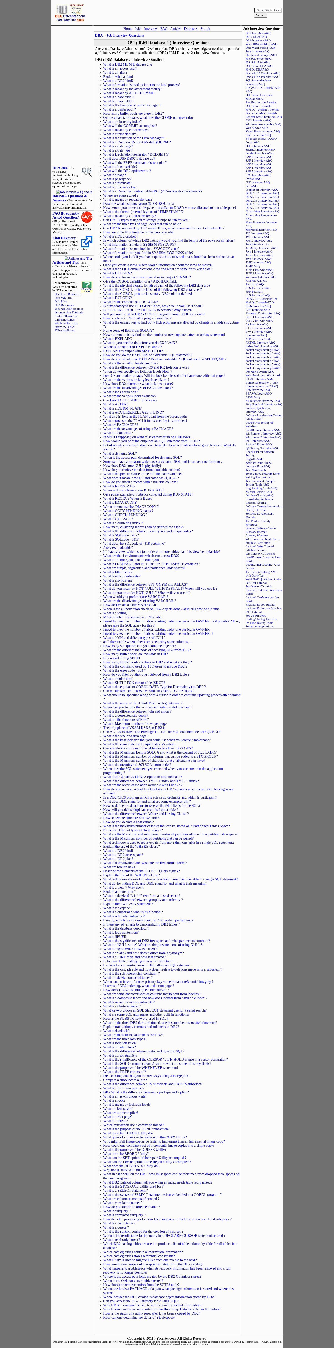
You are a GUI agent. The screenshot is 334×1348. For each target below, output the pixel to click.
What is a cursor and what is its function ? (133, 912)
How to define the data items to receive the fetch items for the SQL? (151, 805)
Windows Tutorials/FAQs (261, 277)
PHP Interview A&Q (258, 182)
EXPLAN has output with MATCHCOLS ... (135, 351)
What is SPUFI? (115, 936)
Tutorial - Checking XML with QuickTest (261, 573)
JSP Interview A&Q (257, 233)
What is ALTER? (115, 404)
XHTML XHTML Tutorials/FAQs (256, 282)
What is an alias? (115, 72)
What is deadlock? (116, 1031)
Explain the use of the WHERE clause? (131, 846)
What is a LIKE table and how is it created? (134, 957)
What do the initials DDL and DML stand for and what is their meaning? (155, 883)
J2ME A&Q (253, 266)
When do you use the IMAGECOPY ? (131, 506)
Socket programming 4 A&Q (263, 360)
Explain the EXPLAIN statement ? (128, 904)
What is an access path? (120, 68)
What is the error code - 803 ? (124, 670)
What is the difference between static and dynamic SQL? (143, 1051)
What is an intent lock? (119, 1047)
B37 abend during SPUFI (121, 658)
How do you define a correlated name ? (131, 1207)
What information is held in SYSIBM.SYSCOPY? (139, 244)
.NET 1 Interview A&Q (259, 317)
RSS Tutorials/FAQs (258, 288)
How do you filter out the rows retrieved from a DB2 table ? (146, 674)
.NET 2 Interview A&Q (259, 320)
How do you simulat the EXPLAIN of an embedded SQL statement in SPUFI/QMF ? (164, 359)
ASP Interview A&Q (258, 339)
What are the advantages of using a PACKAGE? (138, 429)
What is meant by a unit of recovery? (129, 216)
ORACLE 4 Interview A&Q (262, 204)
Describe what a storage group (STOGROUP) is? (138, 203)
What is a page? (114, 175)
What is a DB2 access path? (123, 855)
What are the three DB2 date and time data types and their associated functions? (160, 1022)
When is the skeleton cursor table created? (133, 1280)
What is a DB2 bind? (118, 81)
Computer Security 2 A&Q (262, 386)
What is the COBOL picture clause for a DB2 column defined (147, 294)
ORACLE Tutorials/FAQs (261, 299)
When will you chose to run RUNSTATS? (133, 490)
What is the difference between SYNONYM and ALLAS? (145, 584)
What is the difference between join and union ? (137, 711)
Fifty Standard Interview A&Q (264, 404)
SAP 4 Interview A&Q (259, 167)
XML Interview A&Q (258, 120)
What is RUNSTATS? (119, 486)
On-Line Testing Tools (259, 623)
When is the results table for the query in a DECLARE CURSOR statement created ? (164, 1235)
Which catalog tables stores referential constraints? (139, 1256)
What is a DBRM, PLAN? (122, 408)
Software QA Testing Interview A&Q (258, 409)
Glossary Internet (256, 532)
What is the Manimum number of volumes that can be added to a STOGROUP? (160, 756)
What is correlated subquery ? (124, 1215)
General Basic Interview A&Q (264, 117)
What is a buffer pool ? (119, 109)
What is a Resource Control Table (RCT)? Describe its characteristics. (153, 191)
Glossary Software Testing (261, 528)
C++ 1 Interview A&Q (259, 328)
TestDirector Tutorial (258, 586)
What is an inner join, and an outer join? (131, 560)
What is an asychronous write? (125, 1096)
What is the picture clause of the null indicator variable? (142, 474)
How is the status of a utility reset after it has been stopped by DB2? (151, 1313)
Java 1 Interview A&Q (259, 251)
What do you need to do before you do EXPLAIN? (140, 343)
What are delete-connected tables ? (128, 977)
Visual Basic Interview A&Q (263, 131)
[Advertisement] (170, 13)
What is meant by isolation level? (126, 1104)
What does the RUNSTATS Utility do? (131, 1166)
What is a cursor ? (116, 1227)
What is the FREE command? (124, 1072)
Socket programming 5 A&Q (263, 364)
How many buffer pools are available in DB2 (135, 654)
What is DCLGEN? (117, 273)
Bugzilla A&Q (254, 459)
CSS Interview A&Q (258, 390)
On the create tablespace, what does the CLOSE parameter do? (148, 117)
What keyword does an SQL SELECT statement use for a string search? (155, 1010)
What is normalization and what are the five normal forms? (145, 863)
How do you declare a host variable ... (130, 822)
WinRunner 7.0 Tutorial (260, 553)
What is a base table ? (118, 97)
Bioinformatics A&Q (258, 306)
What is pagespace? (117, 179)
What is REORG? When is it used (127, 498)
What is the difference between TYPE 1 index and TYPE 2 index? (151, 781)
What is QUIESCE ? (118, 519)
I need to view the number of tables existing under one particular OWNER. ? (158, 633)
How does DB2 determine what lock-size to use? (138, 384)
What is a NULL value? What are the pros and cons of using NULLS (153, 945)
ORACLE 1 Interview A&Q (262, 193)
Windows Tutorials (66, 323)
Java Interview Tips (257, 244)
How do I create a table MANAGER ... (131, 605)
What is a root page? (117, 1117)
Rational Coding (256, 502)
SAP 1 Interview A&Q (259, 157)
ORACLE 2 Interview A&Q (262, 197)
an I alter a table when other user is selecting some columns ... (147, 642)
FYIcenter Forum (65, 330)
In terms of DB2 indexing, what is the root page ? (138, 986)
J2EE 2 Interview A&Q (259, 273)
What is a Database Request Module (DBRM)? (137, 142)
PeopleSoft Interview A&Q (262, 189)
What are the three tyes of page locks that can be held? (142, 224)
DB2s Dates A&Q (256, 36)
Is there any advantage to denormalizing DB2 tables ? (141, 924)
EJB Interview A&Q (258, 309)
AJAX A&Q (253, 397)
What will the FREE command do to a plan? (135, 162)
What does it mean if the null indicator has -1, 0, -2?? (141, 478)
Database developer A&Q (261, 55)
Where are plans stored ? (120, 195)
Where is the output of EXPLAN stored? (132, 347)
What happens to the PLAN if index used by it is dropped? (145, 420)
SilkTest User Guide (258, 542)
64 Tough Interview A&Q (261, 138)
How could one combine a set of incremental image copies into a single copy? (158, 1145)
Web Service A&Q (257, 127)
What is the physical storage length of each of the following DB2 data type (156, 285)
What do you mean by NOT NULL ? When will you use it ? (146, 592)
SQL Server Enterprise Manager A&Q (259, 96)
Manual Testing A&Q (259, 491)
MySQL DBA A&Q (257, 69)
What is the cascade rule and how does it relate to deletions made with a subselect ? (162, 969)
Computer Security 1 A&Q (262, 382)
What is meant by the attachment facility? (132, 89)
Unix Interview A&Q (258, 135)
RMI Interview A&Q (258, 175)
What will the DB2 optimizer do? (127, 171)
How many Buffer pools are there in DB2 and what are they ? (147, 662)
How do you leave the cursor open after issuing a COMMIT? (147, 277)
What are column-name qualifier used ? (131, 1199)
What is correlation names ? (123, 1203)
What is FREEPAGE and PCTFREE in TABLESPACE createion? (151, 564)
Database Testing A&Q (259, 495)
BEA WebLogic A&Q (259, 393)
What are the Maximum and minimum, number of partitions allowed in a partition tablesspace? (170, 834)
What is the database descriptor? (126, 928)
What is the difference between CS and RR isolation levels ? (146, 367)
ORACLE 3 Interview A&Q (262, 200)
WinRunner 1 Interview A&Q (263, 433)
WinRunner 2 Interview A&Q (263, 437)
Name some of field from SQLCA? (128, 330)
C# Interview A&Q (257, 324)
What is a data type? (117, 150)
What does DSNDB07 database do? (129, 158)
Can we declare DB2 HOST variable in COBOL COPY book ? (149, 691)
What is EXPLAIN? (117, 339)
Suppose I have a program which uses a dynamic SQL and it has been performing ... (163, 461)
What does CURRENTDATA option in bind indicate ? (142, 777)
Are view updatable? (118, 547)
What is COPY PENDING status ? (128, 511)
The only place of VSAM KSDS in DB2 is (134, 728)
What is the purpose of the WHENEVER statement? (140, 1068)
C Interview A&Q (256, 335)
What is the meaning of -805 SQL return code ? (137, 764)
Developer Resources (67, 294)
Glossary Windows (257, 535)
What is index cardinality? (121, 576)
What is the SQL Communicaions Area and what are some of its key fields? (157, 1063)
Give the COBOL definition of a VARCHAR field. (140, 281)
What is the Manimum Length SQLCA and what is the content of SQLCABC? (160, 752)
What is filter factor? (117, 572)
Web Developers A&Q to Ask (263, 375)
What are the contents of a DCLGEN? (130, 302)
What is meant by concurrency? (125, 130)
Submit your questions (259, 626)
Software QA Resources (69, 308)
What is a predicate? (117, 183)
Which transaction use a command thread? (133, 1125)
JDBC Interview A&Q (259, 240)
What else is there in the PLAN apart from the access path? (145, 416)
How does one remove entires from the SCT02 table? (141, 1285)
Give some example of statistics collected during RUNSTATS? (148, 494)
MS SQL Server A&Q (258, 58)
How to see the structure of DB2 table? (131, 818)
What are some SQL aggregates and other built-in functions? (146, 1014)
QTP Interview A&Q (258, 441)
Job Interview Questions (125, 35)
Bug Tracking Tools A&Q (261, 488)
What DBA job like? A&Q (261, 44)
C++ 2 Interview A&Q (259, 331)
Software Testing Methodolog (264, 506)
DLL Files (61, 301)
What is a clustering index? (122, 122)
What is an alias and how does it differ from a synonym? (143, 953)
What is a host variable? (120, 167)
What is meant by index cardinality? (129, 1002)
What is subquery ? (117, 1211)
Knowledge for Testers (259, 499)
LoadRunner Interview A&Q (263, 430)
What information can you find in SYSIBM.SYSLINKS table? (148, 253)
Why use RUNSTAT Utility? (124, 1170)
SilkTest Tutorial (256, 550)
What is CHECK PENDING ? (125, 515)
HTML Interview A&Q (259, 379)
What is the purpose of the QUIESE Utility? (134, 1149)
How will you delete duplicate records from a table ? (140, 810)
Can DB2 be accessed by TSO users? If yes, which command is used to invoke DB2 (163, 228)
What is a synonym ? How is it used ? (130, 949)
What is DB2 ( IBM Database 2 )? (127, 64)
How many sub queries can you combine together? (139, 646)
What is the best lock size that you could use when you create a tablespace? (157, 740)
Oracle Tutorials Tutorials (261, 113)
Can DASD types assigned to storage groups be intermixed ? (146, 220)
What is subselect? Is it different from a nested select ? (141, 896)
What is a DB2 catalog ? (120, 236)
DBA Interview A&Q (258, 40)
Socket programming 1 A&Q (263, 350)
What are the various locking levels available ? (136, 380)
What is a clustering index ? (123, 523)
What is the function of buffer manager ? (132, 105)
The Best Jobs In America (261, 102)
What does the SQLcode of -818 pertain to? (134, 543)
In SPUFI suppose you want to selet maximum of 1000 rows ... (148, 437)
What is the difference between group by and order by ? (143, 900)
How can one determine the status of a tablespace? (139, 1317)
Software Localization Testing (264, 415)
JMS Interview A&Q (258, 237)
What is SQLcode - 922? (121, 535)
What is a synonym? (117, 580)
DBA (99, 35)
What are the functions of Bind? (126, 719)
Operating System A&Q (260, 371)
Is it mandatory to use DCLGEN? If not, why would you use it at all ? (153, 306)
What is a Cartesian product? (123, 1088)
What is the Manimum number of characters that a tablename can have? (154, 760)
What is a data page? (118, 146)
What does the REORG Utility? (126, 1154)
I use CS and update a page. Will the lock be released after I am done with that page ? (164, 375)
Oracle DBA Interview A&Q (262, 76)
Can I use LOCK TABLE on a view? (130, 400)
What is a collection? (118, 433)
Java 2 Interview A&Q (259, 255)
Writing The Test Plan (259, 477)
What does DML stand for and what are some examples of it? (147, 801)
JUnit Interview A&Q (258, 462)
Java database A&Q (257, 51)
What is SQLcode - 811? (121, 539)
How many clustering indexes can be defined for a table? (143, 527)
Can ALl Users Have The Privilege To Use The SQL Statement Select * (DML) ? (161, 732)
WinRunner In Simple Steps (262, 539)
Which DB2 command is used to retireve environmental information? (152, 1305)
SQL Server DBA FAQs (259, 66)
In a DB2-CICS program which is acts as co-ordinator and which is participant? (160, 797)
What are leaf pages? (118, 1108)
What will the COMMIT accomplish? (130, 126)
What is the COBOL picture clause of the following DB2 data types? (152, 289)
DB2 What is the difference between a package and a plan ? (146, 1092)
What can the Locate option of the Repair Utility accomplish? (147, 1162)
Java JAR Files (63, 297)
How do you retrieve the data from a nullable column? (142, 470)
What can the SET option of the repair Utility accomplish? (144, 1158)
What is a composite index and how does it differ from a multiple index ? (155, 998)
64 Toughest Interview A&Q (263, 400)
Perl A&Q (251, 186)
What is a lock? (114, 1100)
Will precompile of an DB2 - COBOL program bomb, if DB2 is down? (154, 314)
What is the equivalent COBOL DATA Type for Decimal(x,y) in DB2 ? (154, 687)
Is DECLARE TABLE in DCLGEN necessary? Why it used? (147, 310)
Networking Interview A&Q (262, 211)
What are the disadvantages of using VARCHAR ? (139, 601)
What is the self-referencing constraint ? (131, 973)
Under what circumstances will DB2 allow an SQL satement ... (148, 965)
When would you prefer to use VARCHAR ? (135, 597)
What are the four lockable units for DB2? (133, 1035)
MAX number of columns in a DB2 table (132, 617)
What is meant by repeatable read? (127, 199)
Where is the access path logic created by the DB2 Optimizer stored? (152, 1276)
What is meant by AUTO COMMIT (129, 93)
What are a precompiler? (120, 1113)
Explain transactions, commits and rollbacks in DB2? (141, 1027)
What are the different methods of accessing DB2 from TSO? (147, 650)
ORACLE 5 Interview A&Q (262, 208)
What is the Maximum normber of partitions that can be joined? (148, 838)
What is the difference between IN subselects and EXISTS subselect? (152, 1084)
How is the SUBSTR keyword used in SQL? (135, 1018)
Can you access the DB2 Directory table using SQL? (141, 1301)
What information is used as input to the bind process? (141, 85)
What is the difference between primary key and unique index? (148, 531)
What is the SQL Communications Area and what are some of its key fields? (157, 269)
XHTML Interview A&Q (260, 342)
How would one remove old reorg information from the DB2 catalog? (153, 1264)
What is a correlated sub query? (125, 715)
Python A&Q (253, 178)
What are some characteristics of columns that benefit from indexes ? (152, 994)
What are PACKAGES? (120, 425)
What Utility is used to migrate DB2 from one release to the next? (150, 1260)
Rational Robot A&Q (259, 444)
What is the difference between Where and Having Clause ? (146, 814)
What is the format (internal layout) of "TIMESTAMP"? (143, 212)
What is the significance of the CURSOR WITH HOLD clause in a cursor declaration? (165, 1059)
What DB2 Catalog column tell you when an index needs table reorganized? (157, 1182)
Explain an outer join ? (119, 891)
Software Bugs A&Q (258, 466)
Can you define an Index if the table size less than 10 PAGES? (148, 748)
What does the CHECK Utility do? (128, 1133)
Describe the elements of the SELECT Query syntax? (141, 871)
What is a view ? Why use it (123, 887)
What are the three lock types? (124, 1039)
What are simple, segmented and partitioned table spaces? (144, 568)
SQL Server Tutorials (258, 106)
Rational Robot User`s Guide (263, 608)
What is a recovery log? (120, 187)
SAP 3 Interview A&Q (259, 164)
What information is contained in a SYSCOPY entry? (141, 248)
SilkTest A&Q (254, 419)
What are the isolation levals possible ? (130, 363)
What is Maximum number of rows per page (135, 724)
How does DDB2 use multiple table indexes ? (136, 990)
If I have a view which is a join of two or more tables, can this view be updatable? (161, 552)
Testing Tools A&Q (257, 484)
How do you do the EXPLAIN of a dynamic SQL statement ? (147, 355)
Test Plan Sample (256, 470)
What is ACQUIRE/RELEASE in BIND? (133, 412)
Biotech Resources (66, 316)
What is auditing (115, 613)
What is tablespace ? (117, 908)
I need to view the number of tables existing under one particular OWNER (156, 629)
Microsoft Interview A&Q (261, 229)
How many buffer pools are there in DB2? (133, 113)
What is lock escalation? (120, 392)
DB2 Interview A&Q (258, 33)
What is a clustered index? (122, 1006)
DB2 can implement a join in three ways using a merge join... (147, 1076)
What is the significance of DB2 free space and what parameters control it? (156, 941)
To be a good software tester (263, 473)
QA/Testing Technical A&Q (262, 448)
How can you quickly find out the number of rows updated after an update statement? (164, 334)
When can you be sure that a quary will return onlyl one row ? (147, 707)
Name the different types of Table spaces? (133, 830)
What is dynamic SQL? (120, 453)
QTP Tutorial (254, 612)
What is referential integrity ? (124, 916)
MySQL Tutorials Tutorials (262, 109)
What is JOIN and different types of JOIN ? (134, 638)
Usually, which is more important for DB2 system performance (148, 920)
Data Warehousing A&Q (260, 47)
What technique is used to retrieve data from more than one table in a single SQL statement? (168, 842)
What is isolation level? (119, 1043)
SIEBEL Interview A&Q (260, 149)
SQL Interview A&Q (258, 146)
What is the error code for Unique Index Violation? (139, 744)
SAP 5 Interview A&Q (259, 171)
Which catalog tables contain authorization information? (143, 1252)
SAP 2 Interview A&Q (259, 160)
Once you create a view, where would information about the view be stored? (157, 265)
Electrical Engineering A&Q (263, 313)
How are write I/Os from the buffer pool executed (138, 232)
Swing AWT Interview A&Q (262, 346)
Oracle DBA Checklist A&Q (262, 73)
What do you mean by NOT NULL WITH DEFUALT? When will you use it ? (160, 588)
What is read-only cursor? (121, 1240)
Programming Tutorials (69, 312)
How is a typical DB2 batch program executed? (137, 318)
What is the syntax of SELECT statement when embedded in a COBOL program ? (162, 1194)
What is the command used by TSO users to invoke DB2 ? (145, 666)
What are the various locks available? (129, 396)
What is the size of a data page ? (126, 736)
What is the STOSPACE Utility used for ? (133, 1186)
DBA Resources (64, 305)
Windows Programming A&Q (263, 124)
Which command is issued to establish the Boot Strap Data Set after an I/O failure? (162, 1309)
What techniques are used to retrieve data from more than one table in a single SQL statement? (170, 879)
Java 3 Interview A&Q (259, 258)
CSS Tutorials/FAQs (258, 295)
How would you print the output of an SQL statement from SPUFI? (151, 441)
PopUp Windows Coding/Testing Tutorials (261, 617)
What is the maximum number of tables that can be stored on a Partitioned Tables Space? (166, 826)
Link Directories (65, 319)
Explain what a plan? (118, 76)
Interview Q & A (64, 327)
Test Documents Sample (260, 481)
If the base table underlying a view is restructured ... (140, 961)
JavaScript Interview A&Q (261, 248)
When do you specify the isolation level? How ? (137, 371)
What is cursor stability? (120, 134)
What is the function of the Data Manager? (133, 138)
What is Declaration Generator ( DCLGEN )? (136, 154)
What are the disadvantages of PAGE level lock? (138, 388)
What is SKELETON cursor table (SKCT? (134, 683)
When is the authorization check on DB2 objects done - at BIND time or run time (161, 609)
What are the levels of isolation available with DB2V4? (142, 785)
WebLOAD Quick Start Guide (264, 579)
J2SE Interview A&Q (258, 262)
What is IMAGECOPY (120, 502)
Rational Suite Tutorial (260, 546)
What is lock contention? (121, 932)
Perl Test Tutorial (256, 582)
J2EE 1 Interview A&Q (259, 269)
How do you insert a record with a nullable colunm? (140, 482)
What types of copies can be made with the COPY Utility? (145, 1137)
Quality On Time (256, 510)
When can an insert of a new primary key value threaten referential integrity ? (158, 982)
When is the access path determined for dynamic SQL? (142, 457)
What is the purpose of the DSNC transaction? (136, 1129)
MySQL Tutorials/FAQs (260, 302)
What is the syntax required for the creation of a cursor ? (143, 1231)
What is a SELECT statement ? (125, 1190)
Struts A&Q (252, 142)
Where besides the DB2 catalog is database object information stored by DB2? (159, 1297)
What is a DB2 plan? (118, 859)
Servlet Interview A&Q (259, 153)
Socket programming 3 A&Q (263, 357)
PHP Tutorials (254, 291)
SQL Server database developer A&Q (258, 82)
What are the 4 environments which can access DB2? (141, 556)
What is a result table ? (119, 1223)
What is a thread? (115, 1121)
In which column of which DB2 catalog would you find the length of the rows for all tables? (169, 240)
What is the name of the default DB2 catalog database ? (142, 703)
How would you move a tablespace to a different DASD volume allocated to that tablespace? (169, 208)
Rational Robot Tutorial (260, 604)
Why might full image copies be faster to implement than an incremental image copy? (164, 1141)
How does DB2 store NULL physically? (132, 466)
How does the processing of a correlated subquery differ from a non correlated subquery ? (167, 1219)
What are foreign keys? (119, 867)
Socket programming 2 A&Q (263, 353)
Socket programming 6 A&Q (263, 368)
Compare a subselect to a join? (125, 1080)
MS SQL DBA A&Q (257, 62)
